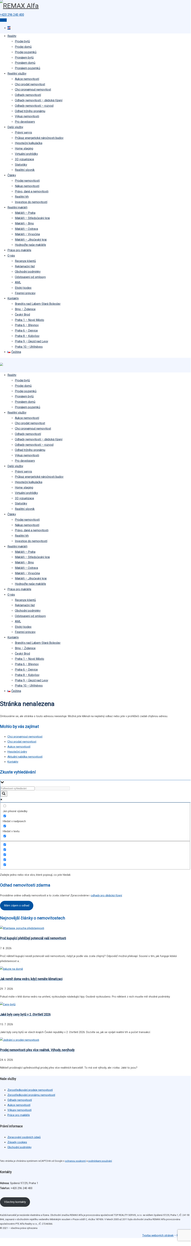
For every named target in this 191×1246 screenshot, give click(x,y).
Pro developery (25, 121)
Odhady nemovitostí (28, 95)
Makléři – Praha (25, 213)
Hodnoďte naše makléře (30, 245)
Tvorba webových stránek (158, 1235)
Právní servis (23, 132)
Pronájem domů (25, 63)
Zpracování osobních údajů (24, 1137)
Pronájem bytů (24, 57)
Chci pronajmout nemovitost (33, 89)
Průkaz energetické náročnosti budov (39, 138)
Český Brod (22, 314)
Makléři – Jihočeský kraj (31, 239)
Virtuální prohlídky (26, 154)
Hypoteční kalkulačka (28, 143)
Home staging (24, 148)
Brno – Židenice (25, 309)
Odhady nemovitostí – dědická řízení (38, 100)
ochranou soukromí (75, 1161)
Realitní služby (16, 73)
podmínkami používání (100, 1161)
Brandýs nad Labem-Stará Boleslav (38, 304)
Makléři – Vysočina (27, 234)
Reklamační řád (25, 266)
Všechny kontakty (15, 1202)
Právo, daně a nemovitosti (31, 191)
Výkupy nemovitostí (19, 1110)
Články (11, 175)
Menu (3, 20)
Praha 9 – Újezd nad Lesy (31, 341)
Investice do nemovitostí (31, 202)
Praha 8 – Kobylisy (27, 336)
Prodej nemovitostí (27, 180)
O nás (11, 255)
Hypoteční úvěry (17, 751)
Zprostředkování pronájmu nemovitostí (31, 1095)
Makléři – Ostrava (26, 229)
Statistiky (21, 164)
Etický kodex (23, 288)
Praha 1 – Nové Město (29, 320)
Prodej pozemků (25, 52)
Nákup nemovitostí (27, 186)
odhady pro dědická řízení (106, 895)
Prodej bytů (22, 41)
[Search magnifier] (3, 794)
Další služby (15, 127)
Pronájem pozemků (27, 68)
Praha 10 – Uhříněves (29, 347)
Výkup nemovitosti (27, 116)
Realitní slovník (25, 170)
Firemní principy (25, 293)
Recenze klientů (25, 261)
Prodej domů (23, 47)
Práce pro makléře (19, 250)
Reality (11, 36)
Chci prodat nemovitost (30, 84)
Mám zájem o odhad (16, 905)
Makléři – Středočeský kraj (32, 218)
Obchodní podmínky (28, 271)
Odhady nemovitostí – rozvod (34, 105)
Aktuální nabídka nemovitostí (24, 756)
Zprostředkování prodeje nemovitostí (30, 1090)
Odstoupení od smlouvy (30, 277)
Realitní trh (22, 196)
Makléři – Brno (24, 223)
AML (18, 282)
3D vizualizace (24, 159)
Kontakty (13, 298)
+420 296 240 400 (12, 15)
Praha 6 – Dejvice (26, 330)
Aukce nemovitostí (27, 79)
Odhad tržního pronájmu (30, 111)
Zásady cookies (17, 1142)
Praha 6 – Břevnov (27, 325)
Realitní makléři (17, 207)
